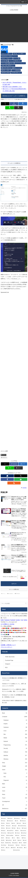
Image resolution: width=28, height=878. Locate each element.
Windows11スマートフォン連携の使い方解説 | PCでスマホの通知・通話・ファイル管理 (14, 690)
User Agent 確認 (4, 60)
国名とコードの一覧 (17, 67)
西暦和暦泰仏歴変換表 (5, 72)
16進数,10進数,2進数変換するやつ (8, 65)
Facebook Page (9, 660)
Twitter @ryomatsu (10, 656)
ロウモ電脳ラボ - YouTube (7, 624)
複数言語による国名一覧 (6, 70)
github (25, 620)
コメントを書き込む (14, 589)
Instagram (7, 620)
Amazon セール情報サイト (6, 53)
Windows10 (4, 457)
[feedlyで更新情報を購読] (20, 479)
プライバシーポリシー (6, 647)
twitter (2, 620)
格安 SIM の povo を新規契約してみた (12, 86)
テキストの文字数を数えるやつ (15, 60)
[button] (18, 107)
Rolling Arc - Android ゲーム (6, 58)
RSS (6, 667)
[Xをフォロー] (20, 475)
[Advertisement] (14, 28)
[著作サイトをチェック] (7, 475)
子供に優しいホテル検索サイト (19, 53)
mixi (22, 620)
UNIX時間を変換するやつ (16, 72)
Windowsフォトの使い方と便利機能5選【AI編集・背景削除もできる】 (14, 696)
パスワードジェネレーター (20, 63)
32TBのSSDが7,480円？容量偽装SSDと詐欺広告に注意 (14, 701)
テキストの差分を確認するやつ (7, 63)
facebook (12, 620)
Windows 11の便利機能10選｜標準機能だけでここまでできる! (14, 679)
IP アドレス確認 (17, 58)
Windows (4, 454)
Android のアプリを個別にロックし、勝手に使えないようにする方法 (14, 684)
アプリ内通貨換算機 (16, 70)
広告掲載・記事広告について (8, 645)
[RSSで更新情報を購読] (14, 483)
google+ (18, 620)
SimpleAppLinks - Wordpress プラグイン (9, 56)
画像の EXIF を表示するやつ (6, 67)
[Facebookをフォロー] (7, 479)
